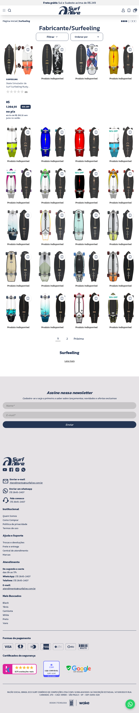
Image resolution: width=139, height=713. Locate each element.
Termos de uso (10, 528)
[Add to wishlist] (28, 49)
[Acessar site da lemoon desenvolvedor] (63, 703)
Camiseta (8, 611)
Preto (5, 619)
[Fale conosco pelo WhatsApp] (130, 704)
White (6, 615)
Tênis (5, 607)
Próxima (79, 339)
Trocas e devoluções (13, 542)
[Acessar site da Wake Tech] (84, 702)
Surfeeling (24, 21)
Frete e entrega (11, 546)
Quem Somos (10, 516)
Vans (5, 623)
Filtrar (50, 37)
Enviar (69, 425)
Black (6, 603)
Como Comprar (10, 520)
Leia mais (70, 361)
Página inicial (10, 21)
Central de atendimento (15, 550)
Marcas (7, 554)
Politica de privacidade (15, 524)
